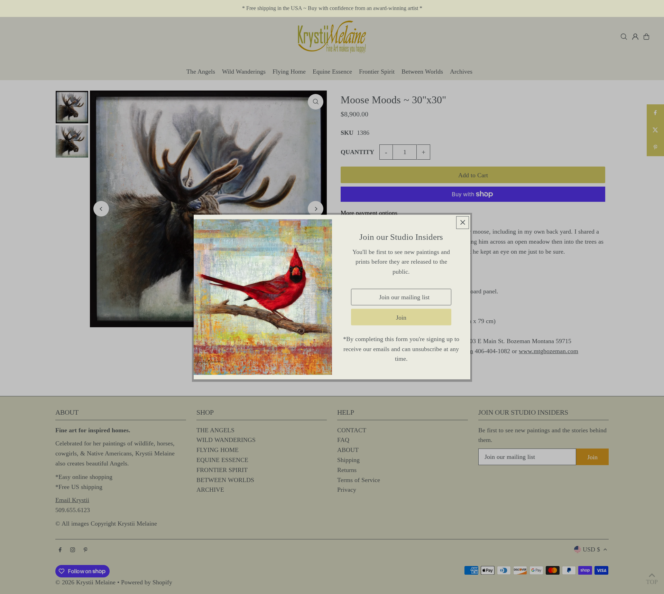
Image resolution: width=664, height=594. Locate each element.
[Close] (462, 222)
